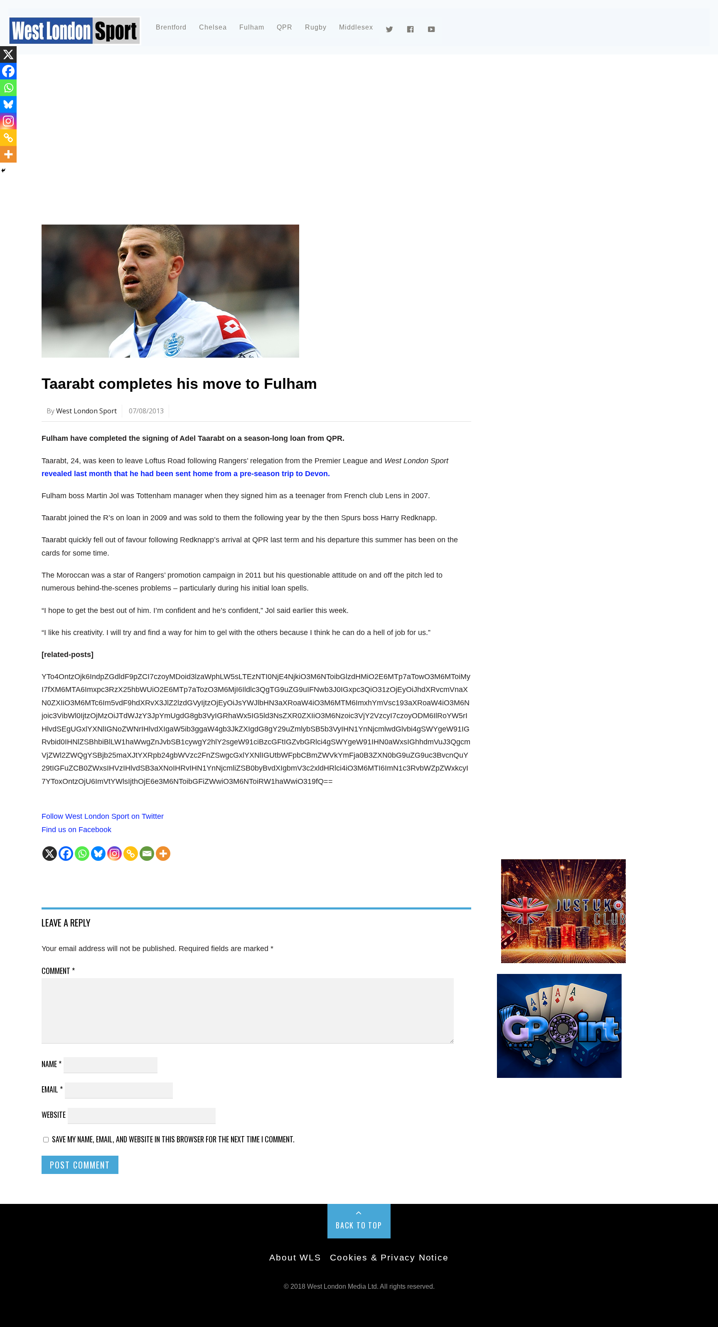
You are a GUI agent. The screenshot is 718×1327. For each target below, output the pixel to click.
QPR (285, 27)
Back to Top (359, 1225)
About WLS (295, 1257)
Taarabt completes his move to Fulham (179, 383)
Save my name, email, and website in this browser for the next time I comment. (173, 1139)
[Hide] (3, 170)
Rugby (316, 27)
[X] (49, 853)
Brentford (171, 27)
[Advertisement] (291, 135)
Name (51, 1063)
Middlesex (356, 27)
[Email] (147, 853)
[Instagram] (114, 853)
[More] (163, 853)
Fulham (251, 27)
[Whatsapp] (82, 853)
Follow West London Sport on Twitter (103, 816)
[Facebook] (66, 853)
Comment (58, 970)
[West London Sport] (74, 38)
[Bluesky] (98, 853)
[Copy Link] (130, 853)
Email (52, 1089)
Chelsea (213, 27)
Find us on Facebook (76, 829)
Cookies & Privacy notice (389, 1257)
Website (54, 1114)
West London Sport (86, 410)
